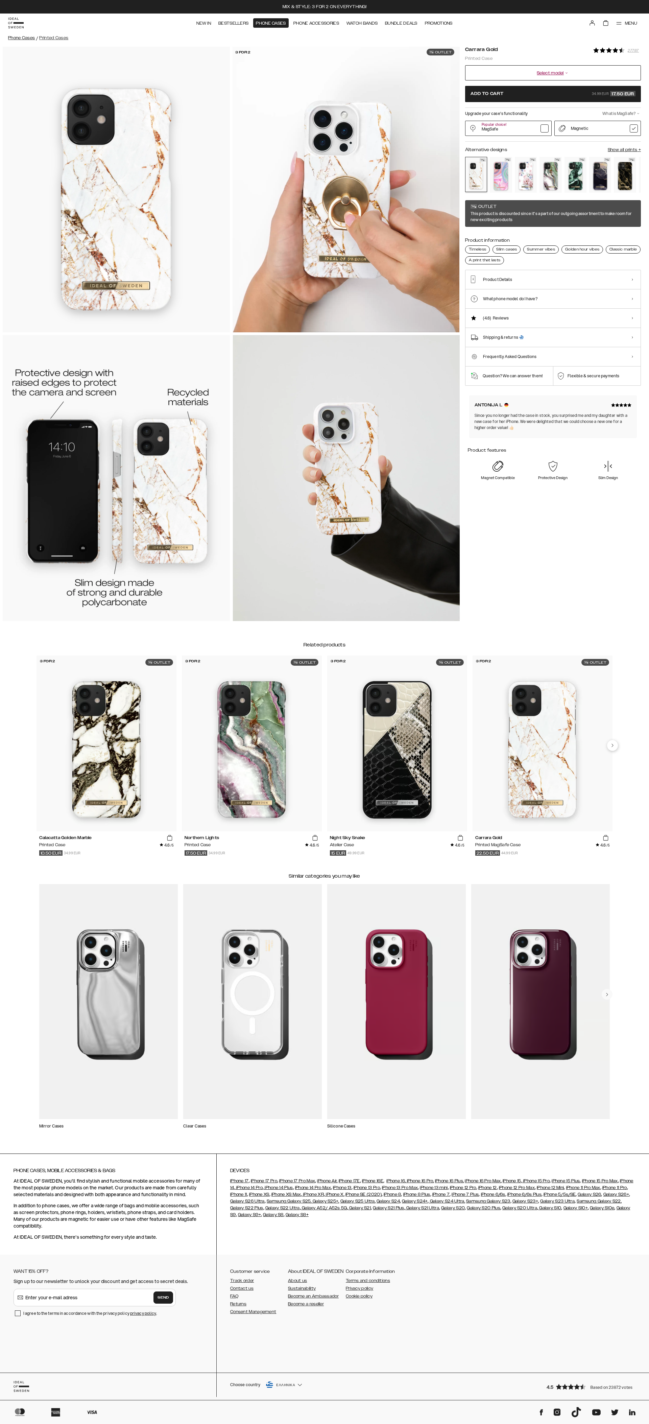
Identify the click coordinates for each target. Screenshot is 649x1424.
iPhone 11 (238, 1194)
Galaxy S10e (602, 1208)
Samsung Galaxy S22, (599, 1201)
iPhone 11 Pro (614, 1187)
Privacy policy (359, 1288)
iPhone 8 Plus (416, 1194)
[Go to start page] (16, 23)
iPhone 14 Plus (278, 1187)
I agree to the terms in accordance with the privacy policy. (90, 1313)
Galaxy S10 (549, 1208)
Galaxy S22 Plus (246, 1208)
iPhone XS (259, 1194)
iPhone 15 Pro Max (600, 1181)
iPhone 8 (392, 1194)
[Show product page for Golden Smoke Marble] (625, 175)
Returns (238, 1304)
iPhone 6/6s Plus (524, 1194)
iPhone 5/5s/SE (560, 1194)
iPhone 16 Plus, (449, 1181)
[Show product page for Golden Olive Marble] (575, 175)
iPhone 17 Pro (264, 1181)
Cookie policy (359, 1296)
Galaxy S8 (273, 1214)
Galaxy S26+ (616, 1194)
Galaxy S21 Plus (388, 1208)
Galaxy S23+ (525, 1201)
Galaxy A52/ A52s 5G (324, 1208)
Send (163, 1297)
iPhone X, (334, 1194)
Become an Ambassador (313, 1296)
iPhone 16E (372, 1181)
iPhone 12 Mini (550, 1187)
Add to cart (552, 94)
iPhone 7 (441, 1194)
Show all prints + (624, 149)
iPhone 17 (239, 1181)
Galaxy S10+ (575, 1208)
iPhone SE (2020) (363, 1194)
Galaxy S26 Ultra (247, 1201)
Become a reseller (306, 1304)
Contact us (242, 1288)
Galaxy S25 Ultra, (358, 1201)
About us (297, 1280)
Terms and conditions (368, 1280)
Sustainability (302, 1288)
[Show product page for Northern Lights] (550, 175)
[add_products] (170, 838)
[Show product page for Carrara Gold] (476, 174)
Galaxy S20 (453, 1208)
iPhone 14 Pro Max (313, 1187)
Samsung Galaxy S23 (488, 1201)
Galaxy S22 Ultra (282, 1208)
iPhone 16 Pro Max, (483, 1181)
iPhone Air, (327, 1181)
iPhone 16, (396, 1181)
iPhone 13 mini (434, 1187)
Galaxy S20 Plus (483, 1208)
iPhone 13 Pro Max (400, 1187)
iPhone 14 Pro (249, 1187)
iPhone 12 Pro (463, 1187)
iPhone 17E (349, 1181)
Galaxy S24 (388, 1201)
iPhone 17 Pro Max (297, 1181)
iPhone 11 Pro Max (583, 1187)
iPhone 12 (487, 1187)
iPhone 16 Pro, (420, 1181)
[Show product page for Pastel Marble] (501, 175)
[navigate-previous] (612, 745)
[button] (591, 1386)
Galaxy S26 (589, 1194)
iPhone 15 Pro (536, 1181)
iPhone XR (313, 1194)
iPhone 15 (512, 1181)
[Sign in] (592, 23)
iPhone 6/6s (493, 1194)
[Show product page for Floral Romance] (526, 175)
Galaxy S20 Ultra (519, 1208)
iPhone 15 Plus (566, 1181)
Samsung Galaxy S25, (289, 1201)
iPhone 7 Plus (465, 1194)
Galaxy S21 (359, 1208)
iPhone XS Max (286, 1194)
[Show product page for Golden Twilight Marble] (600, 175)
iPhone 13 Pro (367, 1187)
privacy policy (143, 1313)
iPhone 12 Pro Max (517, 1187)
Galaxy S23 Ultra (557, 1201)
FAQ (234, 1296)
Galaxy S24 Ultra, (447, 1201)
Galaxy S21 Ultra (422, 1208)
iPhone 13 (342, 1187)
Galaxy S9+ (249, 1214)
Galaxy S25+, (325, 1201)
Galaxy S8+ (297, 1214)
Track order (242, 1280)
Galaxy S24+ (415, 1201)
